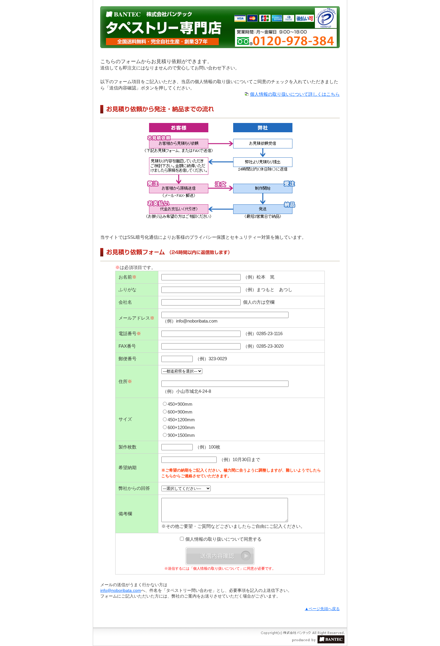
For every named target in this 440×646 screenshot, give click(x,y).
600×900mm (180, 411)
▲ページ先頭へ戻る (322, 609)
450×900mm (180, 404)
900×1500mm (181, 435)
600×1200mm (181, 427)
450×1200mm (181, 419)
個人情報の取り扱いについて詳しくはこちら (295, 94)
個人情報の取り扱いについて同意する (223, 539)
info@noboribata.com (120, 590)
